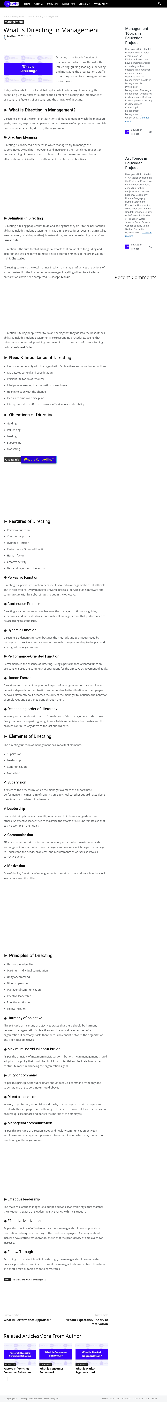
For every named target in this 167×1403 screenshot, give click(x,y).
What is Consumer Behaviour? (51, 1370)
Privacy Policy (100, 3)
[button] (159, 4)
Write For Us (68, 3)
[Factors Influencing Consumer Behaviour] (20, 1354)
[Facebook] (7, 46)
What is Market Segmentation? (85, 1370)
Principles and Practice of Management (29, 1279)
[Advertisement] (56, 189)
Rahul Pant (11, 36)
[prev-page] (6, 1379)
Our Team (115, 1398)
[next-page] (11, 1379)
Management (18, 16)
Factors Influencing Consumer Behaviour (17, 1370)
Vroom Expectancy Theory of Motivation (87, 1322)
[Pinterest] (22, 46)
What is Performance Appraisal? (27, 1320)
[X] (14, 46)
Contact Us (84, 3)
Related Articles (21, 1336)
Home (27, 3)
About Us (38, 3)
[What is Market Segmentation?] (92, 1354)
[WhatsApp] (29, 46)
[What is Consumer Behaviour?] (55, 1354)
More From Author (60, 1336)
